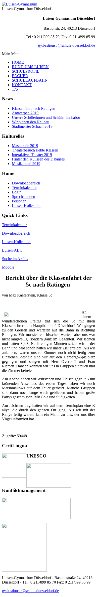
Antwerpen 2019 (25, 113)
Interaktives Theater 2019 (32, 154)
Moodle (8, 267)
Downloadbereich (16, 233)
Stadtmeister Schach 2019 (32, 126)
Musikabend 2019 (26, 163)
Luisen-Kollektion (16, 242)
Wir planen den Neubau (30, 122)
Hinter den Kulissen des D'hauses (38, 159)
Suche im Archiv (15, 259)
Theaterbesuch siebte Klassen (35, 150)
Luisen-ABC (12, 250)
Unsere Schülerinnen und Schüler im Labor (46, 117)
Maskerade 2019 (25, 146)
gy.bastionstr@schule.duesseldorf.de (66, 45)
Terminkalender (14, 225)
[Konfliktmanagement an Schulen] (36, 518)
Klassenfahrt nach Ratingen (33, 108)
